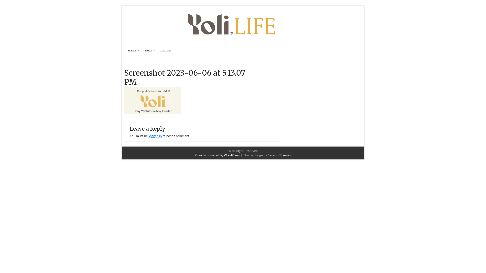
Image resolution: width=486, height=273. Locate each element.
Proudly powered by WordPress (217, 155)
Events (132, 50)
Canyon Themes (279, 155)
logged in (155, 136)
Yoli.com (165, 50)
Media (148, 50)
